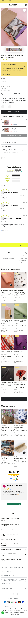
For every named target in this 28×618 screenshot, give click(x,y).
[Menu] (2, 4)
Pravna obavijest (15, 614)
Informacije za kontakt (19, 612)
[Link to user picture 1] (4, 233)
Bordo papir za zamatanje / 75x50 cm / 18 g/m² (20, 384)
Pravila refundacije (19, 608)
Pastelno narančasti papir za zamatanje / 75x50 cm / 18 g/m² (7, 290)
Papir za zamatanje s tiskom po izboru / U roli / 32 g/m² (20, 458)
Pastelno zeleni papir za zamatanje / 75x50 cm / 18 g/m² (20, 322)
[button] (21, 4)
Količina (3, 78)
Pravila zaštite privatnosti (9, 610)
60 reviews (17, 477)
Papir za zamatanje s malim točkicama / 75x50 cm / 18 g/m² (19, 290)
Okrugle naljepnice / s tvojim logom (18, 128)
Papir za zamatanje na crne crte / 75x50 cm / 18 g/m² (18, 121)
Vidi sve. (14, 399)
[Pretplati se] (26, 588)
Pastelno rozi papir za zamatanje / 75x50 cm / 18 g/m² (7, 322)
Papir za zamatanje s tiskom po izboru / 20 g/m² (19, 427)
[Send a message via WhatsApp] (3, 613)
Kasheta (11, 607)
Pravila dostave (8, 612)
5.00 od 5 (18, 170)
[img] (5, 190)
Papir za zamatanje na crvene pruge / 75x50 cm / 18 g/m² (6, 353)
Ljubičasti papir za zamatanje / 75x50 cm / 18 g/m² (20, 353)
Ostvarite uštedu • (14, 135)
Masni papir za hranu (6, 457)
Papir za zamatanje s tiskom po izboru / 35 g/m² (6, 427)
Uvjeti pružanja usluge (21, 610)
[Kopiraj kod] (12, 74)
